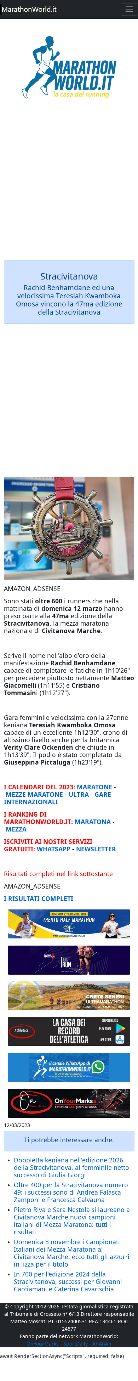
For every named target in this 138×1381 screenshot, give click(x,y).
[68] (69, 1103)
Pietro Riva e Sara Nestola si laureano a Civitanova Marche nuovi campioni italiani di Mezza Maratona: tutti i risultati (72, 1220)
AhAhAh (101, 1343)
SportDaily (75, 1343)
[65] (69, 1067)
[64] (69, 1031)
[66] (69, 924)
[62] (69, 960)
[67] (69, 995)
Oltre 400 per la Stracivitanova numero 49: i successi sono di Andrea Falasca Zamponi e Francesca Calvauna (71, 1192)
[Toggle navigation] (129, 9)
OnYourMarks (43, 1343)
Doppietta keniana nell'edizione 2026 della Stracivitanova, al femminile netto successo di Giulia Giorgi (71, 1167)
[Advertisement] (69, 184)
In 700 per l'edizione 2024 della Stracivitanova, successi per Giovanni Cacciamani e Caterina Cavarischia (68, 1281)
